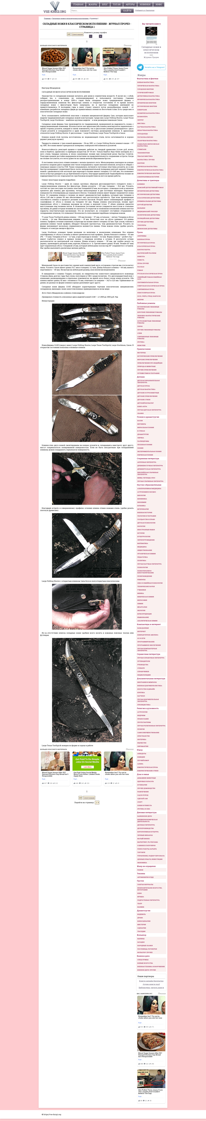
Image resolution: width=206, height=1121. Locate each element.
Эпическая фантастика (147, 166)
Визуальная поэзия (145, 427)
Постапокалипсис (145, 137)
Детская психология (146, 523)
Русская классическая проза (150, 274)
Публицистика (143, 705)
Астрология (142, 712)
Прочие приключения (146, 370)
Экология (141, 610)
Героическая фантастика (148, 86)
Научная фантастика (146, 127)
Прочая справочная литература (150, 658)
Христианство (143, 736)
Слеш (139, 333)
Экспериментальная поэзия (149, 451)
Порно (140, 326)
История (141, 533)
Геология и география (146, 516)
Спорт (139, 802)
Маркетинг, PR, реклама (147, 842)
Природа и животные (146, 366)
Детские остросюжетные (148, 393)
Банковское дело (144, 816)
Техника (141, 873)
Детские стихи (143, 400)
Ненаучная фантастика (147, 130)
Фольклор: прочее (145, 952)
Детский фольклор (145, 403)
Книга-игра (142, 406)
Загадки (141, 942)
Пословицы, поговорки (147, 949)
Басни (140, 421)
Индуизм (141, 715)
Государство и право (146, 519)
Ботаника (141, 506)
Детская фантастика (146, 389)
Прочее (140, 881)
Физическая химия (145, 597)
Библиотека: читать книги (151, 987)
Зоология (141, 526)
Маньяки (141, 208)
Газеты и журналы (145, 884)
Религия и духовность (148, 708)
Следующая (77, 34)
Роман (140, 270)
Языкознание (143, 617)
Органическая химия (146, 554)
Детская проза (143, 386)
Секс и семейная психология (150, 583)
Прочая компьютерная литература (147, 649)
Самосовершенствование (148, 733)
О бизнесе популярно (146, 845)
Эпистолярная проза (146, 293)
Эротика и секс (143, 809)
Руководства (142, 665)
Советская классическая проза (150, 286)
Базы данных (143, 628)
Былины (140, 939)
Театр (139, 903)
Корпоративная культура (148, 832)
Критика (141, 692)
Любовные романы (146, 303)
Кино (139, 893)
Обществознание (144, 550)
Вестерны (141, 353)
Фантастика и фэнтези (147, 78)
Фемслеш (141, 345)
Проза (140, 232)
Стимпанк (141, 149)
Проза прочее (143, 263)
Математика (142, 543)
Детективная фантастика (148, 96)
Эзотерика (141, 739)
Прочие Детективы (145, 222)
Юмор (140, 750)
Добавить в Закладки (144, 10)
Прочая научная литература (149, 564)
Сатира (140, 764)
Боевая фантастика (145, 82)
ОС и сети (141, 638)
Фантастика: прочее (146, 160)
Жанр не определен (146, 866)
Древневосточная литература (150, 466)
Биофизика (142, 499)
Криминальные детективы (149, 201)
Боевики (141, 184)
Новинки (145, 4)
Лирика (140, 438)
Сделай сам (142, 799)
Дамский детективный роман (150, 187)
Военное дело (143, 956)
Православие (143, 719)
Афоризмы (141, 236)
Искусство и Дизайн (146, 689)
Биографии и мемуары (147, 682)
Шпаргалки (142, 607)
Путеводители (143, 661)
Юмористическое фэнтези (148, 173)
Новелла (141, 256)
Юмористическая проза (147, 767)
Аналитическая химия (147, 621)
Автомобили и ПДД (145, 877)
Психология (142, 567)
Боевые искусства (145, 963)
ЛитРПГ (140, 120)
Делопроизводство (145, 828)
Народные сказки (145, 945)
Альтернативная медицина (149, 488)
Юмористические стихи (147, 771)
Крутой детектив (144, 205)
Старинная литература (148, 458)
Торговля (141, 852)
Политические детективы (148, 215)
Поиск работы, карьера (147, 849)
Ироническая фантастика (148, 99)
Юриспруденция (144, 614)
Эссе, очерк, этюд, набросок (149, 296)
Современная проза (145, 289)
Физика (140, 593)
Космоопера (142, 117)
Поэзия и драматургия (148, 417)
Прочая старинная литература (150, 481)
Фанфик (140, 907)
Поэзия (140, 448)
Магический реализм (146, 253)
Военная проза (143, 239)
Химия (140, 604)
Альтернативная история (148, 177)
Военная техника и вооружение (151, 966)
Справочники (143, 671)
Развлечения (143, 792)
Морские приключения (147, 359)
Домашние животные (146, 778)
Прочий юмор (143, 760)
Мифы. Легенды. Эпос (146, 478)
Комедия (141, 757)
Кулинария (142, 785)
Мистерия (141, 924)
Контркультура (143, 250)
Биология (141, 495)
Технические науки (146, 586)
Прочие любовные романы (148, 330)
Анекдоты (141, 754)
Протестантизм (144, 722)
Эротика (140, 342)
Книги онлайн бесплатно (151, 981)
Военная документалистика (149, 686)
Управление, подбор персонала (151, 856)
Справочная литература (148, 654)
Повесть (140, 260)
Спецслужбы (142, 960)
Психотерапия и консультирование (145, 572)
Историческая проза (146, 243)
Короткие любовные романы (149, 312)
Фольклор (141, 935)
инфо (159, 4)
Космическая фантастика (148, 113)
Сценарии (141, 928)
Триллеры (141, 225)
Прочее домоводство (146, 788)
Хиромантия (142, 746)
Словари (141, 668)
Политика (141, 560)
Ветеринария (143, 509)
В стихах (141, 431)
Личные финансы (145, 835)
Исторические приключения (150, 356)
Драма (140, 918)
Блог (105, 4)
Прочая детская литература (149, 410)
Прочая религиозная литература (151, 726)
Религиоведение (144, 576)
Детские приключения (147, 396)
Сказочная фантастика (147, 141)
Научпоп (141, 696)
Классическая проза (146, 246)
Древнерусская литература (149, 469)
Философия (142, 600)
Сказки (140, 413)
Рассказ (140, 267)
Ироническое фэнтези (146, 103)
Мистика (141, 123)
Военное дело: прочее (146, 970)
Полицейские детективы (148, 218)
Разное (140, 870)
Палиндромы (143, 441)
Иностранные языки (146, 530)
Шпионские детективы (147, 229)
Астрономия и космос (146, 492)
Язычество (141, 743)
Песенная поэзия (144, 445)
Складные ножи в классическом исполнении (151, 50)
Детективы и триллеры (148, 180)
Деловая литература (147, 812)
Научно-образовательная (149, 485)
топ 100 (116, 4)
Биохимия (141, 502)
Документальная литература (151, 678)
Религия (141, 729)
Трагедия (141, 931)
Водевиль (141, 914)
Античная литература (146, 462)
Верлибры (141, 424)
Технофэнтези (143, 153)
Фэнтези (141, 163)
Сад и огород (142, 795)
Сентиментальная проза (148, 282)
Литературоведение (146, 540)
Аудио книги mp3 (151, 984)
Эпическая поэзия (145, 455)
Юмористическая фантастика (150, 170)
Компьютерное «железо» (147, 635)
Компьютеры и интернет (149, 624)
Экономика (142, 863)
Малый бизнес (143, 839)
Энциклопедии (144, 675)
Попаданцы (142, 134)
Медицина (142, 547)
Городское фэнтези (145, 89)
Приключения (144, 349)
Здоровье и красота (145, 781)
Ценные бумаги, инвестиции (149, 859)
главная (78, 4)
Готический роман (145, 93)
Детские (141, 377)
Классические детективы (148, 198)
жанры (92, 4)
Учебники (141, 590)
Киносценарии (143, 921)
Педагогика (142, 557)
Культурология (143, 536)
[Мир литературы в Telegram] (151, 70)
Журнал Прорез (151, 57)
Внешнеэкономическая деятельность (147, 820)
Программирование (145, 642)
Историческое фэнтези (147, 106)
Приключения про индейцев (149, 363)
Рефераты (141, 580)
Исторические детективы (148, 194)
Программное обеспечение (149, 645)
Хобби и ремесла (144, 805)
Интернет (141, 631)
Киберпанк (142, 110)
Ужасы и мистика (145, 156)
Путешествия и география (148, 373)
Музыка (140, 897)
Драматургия (143, 434)
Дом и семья (143, 774)
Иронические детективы (148, 191)
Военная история (144, 512)
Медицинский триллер (147, 211)
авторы (130, 4)
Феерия (140, 299)
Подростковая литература (148, 900)
